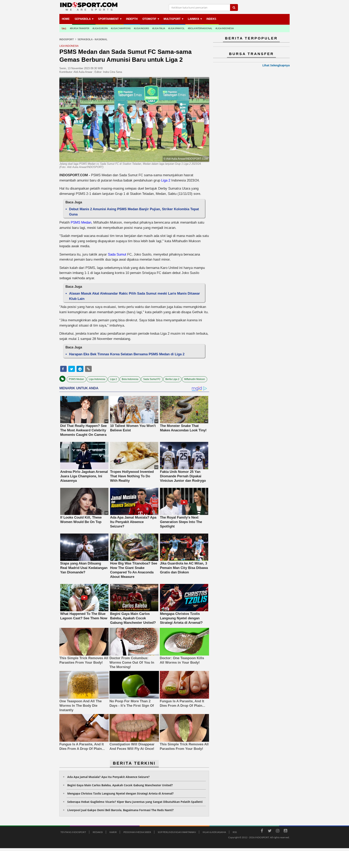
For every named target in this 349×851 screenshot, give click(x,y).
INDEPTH (132, 18)
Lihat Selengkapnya (276, 65)
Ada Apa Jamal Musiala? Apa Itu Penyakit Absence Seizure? (108, 777)
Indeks (211, 18)
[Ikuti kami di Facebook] (262, 831)
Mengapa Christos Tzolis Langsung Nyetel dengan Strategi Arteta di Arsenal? (120, 793)
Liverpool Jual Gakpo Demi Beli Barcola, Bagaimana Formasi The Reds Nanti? (120, 810)
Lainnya (193, 18)
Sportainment (108, 18)
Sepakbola (83, 18)
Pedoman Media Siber (137, 832)
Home (66, 18)
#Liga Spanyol (176, 28)
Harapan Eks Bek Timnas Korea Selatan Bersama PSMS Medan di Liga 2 (126, 354)
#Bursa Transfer (79, 28)
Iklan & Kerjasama (214, 832)
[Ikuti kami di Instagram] (277, 831)
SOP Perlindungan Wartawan (177, 832)
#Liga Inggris (141, 28)
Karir (113, 832)
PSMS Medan (81, 222)
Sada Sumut (117, 254)
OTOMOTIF (149, 18)
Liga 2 (165, 180)
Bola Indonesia (130, 379)
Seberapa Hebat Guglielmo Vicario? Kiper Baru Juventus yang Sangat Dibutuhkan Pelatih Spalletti (135, 802)
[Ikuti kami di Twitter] (269, 831)
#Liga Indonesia (224, 28)
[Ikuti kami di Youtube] (285, 831)
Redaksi (98, 832)
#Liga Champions (121, 28)
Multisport (172, 18)
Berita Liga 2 (172, 379)
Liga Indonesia (97, 379)
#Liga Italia (158, 28)
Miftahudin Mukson (194, 379)
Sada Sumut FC (152, 379)
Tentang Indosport (73, 832)
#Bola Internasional (200, 28)
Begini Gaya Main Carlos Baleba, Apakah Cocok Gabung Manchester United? (120, 785)
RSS (235, 832)
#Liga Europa (100, 28)
